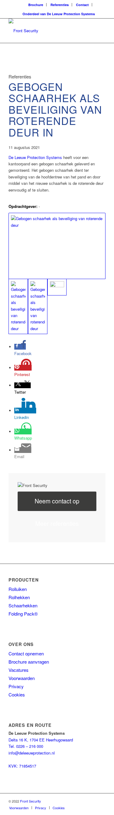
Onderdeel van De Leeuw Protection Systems (58, 14)
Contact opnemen (26, 653)
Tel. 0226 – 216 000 (26, 746)
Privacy (16, 686)
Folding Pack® (23, 613)
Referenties (59, 4)
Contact (82, 4)
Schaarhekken (23, 605)
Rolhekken (19, 597)
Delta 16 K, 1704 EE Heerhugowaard (41, 740)
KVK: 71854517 (22, 766)
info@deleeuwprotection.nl (32, 753)
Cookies (17, 694)
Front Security (30, 801)
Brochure (35, 4)
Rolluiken (18, 589)
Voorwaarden (22, 678)
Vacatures (19, 670)
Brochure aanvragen (29, 661)
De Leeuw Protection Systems (35, 157)
